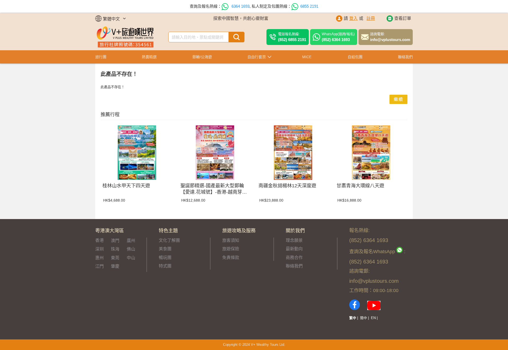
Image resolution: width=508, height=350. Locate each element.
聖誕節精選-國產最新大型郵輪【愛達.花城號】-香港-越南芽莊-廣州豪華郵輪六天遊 (214, 189)
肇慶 (115, 266)
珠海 (115, 249)
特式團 (165, 266)
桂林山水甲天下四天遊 (126, 185)
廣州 (131, 240)
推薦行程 (110, 114)
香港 (99, 240)
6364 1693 (240, 6)
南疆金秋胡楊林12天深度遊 (287, 185)
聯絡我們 (294, 266)
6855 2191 (309, 6)
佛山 (131, 249)
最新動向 (294, 249)
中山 (131, 258)
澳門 (115, 240)
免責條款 (230, 257)
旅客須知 (230, 240)
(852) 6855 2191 (292, 37)
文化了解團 (169, 240)
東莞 (115, 258)
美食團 (165, 249)
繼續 (398, 99)
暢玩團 (165, 257)
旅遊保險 (230, 249)
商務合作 (294, 257)
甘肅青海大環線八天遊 (360, 185)
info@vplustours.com (390, 37)
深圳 (99, 249)
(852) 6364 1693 (338, 37)
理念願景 (294, 240)
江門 (99, 266)
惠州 (99, 258)
